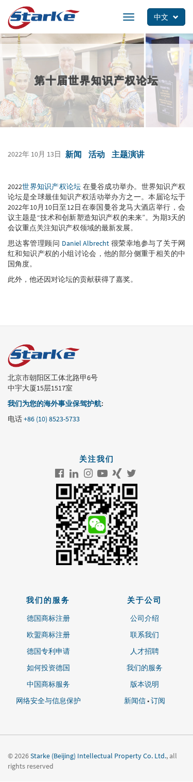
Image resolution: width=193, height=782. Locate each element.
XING (117, 473)
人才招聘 (144, 651)
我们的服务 (145, 667)
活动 (97, 154)
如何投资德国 (48, 667)
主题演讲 (128, 154)
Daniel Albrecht (85, 243)
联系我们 (144, 634)
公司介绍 (144, 618)
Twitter (131, 473)
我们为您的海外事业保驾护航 (54, 403)
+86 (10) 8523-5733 (52, 418)
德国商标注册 (48, 618)
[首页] (43, 17)
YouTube (102, 473)
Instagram (88, 473)
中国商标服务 (48, 684)
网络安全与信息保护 (48, 700)
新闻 (73, 154)
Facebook (59, 473)
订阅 (158, 700)
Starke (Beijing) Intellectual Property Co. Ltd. (98, 755)
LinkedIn (73, 473)
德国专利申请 (48, 651)
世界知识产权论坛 (51, 186)
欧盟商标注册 (48, 634)
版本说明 (144, 684)
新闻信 (135, 700)
